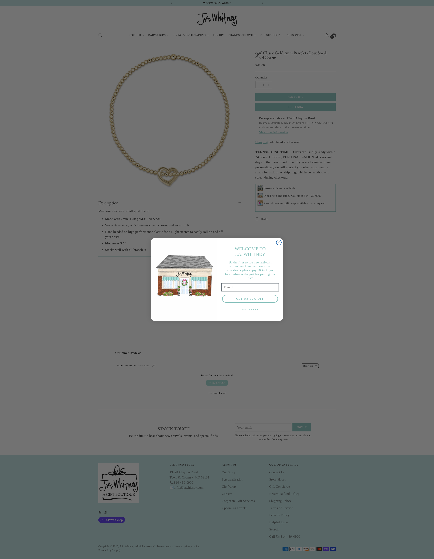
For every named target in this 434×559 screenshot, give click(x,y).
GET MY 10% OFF (250, 298)
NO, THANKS (250, 309)
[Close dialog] (278, 242)
